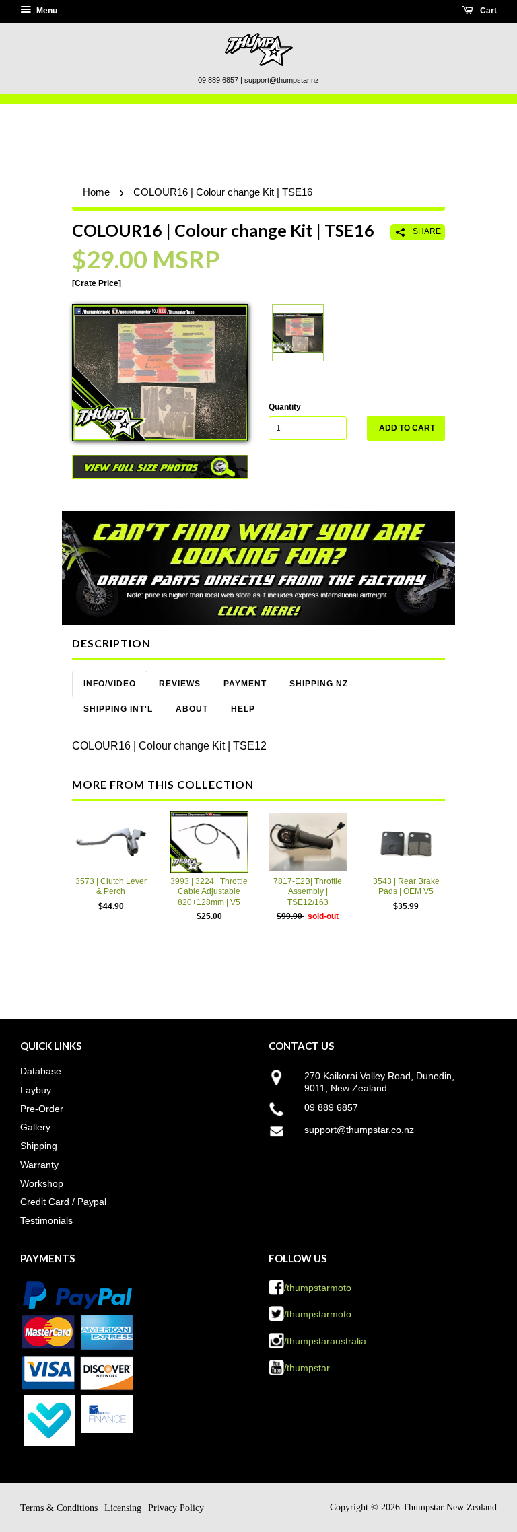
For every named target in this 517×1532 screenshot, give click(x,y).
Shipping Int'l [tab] (118, 709)
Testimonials (46, 1220)
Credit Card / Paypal (63, 1201)
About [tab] (192, 709)
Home (96, 192)
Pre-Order (41, 1108)
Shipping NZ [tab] (318, 683)
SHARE (426, 231)
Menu (45, 10)
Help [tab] (243, 709)
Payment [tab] (245, 683)
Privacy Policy (176, 1508)
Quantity (285, 407)
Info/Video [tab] (109, 683)
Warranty (39, 1164)
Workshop (41, 1183)
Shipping (38, 1145)
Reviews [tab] (180, 683)
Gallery (35, 1127)
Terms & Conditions (59, 1508)
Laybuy (35, 1090)
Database (40, 1071)
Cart (487, 10)
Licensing (122, 1508)
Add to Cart (407, 428)
